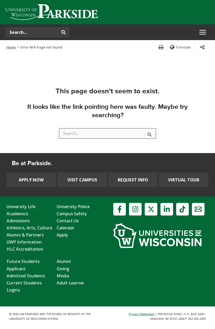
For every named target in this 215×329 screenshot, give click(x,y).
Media (63, 276)
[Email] (198, 209)
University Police (73, 206)
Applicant (16, 269)
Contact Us (68, 221)
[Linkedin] (166, 209)
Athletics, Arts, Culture (29, 228)
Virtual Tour (183, 180)
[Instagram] (135, 209)
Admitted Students (26, 276)
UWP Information (24, 242)
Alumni (64, 261)
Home (11, 47)
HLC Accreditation (25, 249)
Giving (63, 269)
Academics (17, 214)
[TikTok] (182, 209)
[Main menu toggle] (202, 32)
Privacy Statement (141, 314)
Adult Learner (70, 283)
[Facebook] (119, 209)
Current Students (24, 283)
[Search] (63, 32)
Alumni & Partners (25, 235)
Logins (13, 290)
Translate (183, 47)
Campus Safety (72, 214)
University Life (21, 206)
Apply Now (31, 180)
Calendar (65, 228)
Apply (62, 235)
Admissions (18, 221)
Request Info (133, 180)
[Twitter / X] (151, 209)
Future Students (23, 261)
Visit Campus (82, 180)
